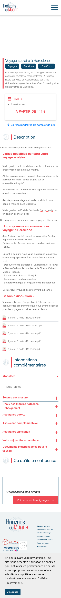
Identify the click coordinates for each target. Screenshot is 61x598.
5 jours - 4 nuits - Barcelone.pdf (24, 333)
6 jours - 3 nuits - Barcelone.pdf (24, 349)
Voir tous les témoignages (35, 500)
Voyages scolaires (43, 526)
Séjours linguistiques (45, 529)
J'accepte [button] (12, 591)
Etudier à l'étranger (44, 533)
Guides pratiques (43, 536)
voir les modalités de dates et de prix (33, 124)
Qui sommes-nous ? (45, 540)
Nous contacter (43, 543)
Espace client (42, 546)
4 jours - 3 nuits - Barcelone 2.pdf (25, 325)
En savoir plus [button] (14, 583)
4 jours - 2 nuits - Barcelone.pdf (24, 317)
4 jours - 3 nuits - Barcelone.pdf (24, 341)
